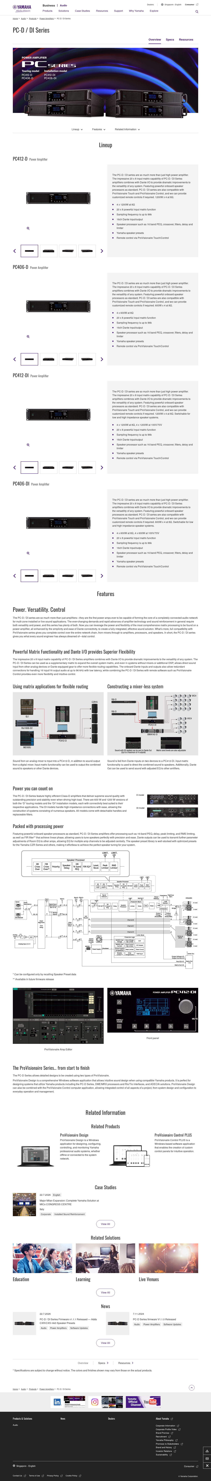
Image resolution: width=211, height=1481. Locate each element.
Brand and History (164, 1447)
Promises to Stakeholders (167, 1443)
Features (97, 129)
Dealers (150, 4)
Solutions (64, 10)
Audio (63, 5)
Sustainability (162, 1454)
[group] (29, 251)
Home (15, 18)
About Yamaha (162, 1418)
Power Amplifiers (47, 18)
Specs (170, 39)
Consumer (189, 4)
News (63, 1418)
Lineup (75, 129)
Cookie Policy (71, 1475)
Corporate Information (165, 1425)
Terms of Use (34, 1475)
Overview (155, 39)
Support (118, 10)
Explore (154, 10)
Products (47, 10)
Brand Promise (162, 1432)
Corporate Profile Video (166, 1429)
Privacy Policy (53, 1475)
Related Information (125, 129)
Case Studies (82, 10)
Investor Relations (164, 1451)
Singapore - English (173, 4)
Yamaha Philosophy (165, 1440)
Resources (102, 10)
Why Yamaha (136, 10)
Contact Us (17, 1475)
